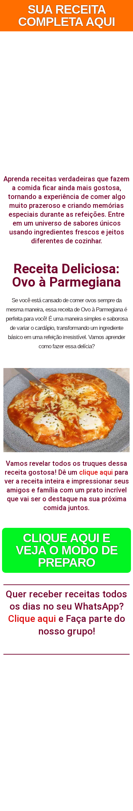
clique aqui (96, 472)
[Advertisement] (66, 101)
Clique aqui (32, 618)
